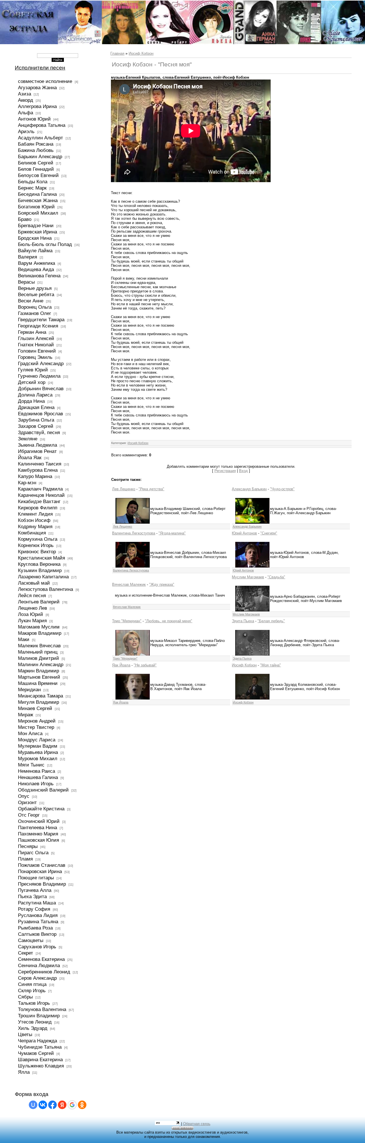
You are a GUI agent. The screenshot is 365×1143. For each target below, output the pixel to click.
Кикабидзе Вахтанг (39, 501)
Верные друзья (35, 288)
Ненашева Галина (38, 777)
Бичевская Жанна (38, 200)
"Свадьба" (276, 577)
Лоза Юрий (30, 614)
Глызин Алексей (36, 338)
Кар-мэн (27, 482)
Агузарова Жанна (37, 87)
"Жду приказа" (161, 584)
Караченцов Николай (41, 495)
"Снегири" (268, 533)
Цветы (25, 1034)
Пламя (25, 859)
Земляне (27, 439)
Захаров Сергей (35, 426)
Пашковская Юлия (38, 840)
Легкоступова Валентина (45, 589)
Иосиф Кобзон (141, 53)
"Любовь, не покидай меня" (168, 621)
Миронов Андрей (37, 721)
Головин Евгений (37, 351)
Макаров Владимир (39, 633)
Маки (23, 639)
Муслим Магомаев (248, 577)
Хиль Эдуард (32, 1028)
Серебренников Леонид (44, 972)
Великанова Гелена (39, 275)
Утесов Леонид (35, 1022)
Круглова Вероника (39, 564)
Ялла (24, 1072)
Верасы (26, 282)
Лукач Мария (32, 620)
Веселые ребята (36, 294)
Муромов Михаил (37, 758)
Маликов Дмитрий (38, 658)
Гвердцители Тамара (41, 319)
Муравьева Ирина (38, 752)
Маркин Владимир (38, 671)
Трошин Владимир (39, 1015)
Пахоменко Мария (38, 834)
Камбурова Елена (38, 470)
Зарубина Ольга (36, 420)
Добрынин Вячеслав (41, 388)
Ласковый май (34, 583)
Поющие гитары (36, 877)
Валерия (27, 257)
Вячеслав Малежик (129, 584)
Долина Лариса (35, 395)
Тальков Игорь (34, 1003)
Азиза (24, 94)
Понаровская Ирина (40, 871)
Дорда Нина (31, 401)
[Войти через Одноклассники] (82, 1105)
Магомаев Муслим (39, 627)
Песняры (28, 846)
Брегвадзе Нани (36, 225)
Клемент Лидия (35, 514)
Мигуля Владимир (38, 702)
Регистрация (225, 471)
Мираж (25, 714)
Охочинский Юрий (39, 821)
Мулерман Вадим (37, 746)
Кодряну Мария (35, 526)
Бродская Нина (35, 238)
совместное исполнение (45, 81)
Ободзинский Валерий (43, 790)
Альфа (25, 112)
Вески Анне (30, 301)
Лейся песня (32, 595)
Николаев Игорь (36, 783)
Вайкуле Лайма (35, 250)
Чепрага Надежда (37, 1041)
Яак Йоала (121, 665)
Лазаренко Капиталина (43, 576)
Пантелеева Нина (37, 827)
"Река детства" (151, 489)
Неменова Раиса (36, 771)
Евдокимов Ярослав (40, 413)
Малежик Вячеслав (39, 645)
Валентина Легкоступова (133, 533)
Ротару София (34, 909)
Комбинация (32, 533)
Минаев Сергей (35, 708)
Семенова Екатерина (41, 959)
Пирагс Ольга (33, 852)
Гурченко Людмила (39, 376)
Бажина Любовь (36, 150)
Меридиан (29, 689)
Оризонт (27, 802)
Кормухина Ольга (37, 539)
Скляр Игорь (32, 990)
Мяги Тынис (31, 765)
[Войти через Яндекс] (62, 1105)
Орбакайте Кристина (41, 809)
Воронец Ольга (35, 307)
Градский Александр (41, 363)
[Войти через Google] (72, 1104)
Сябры (25, 997)
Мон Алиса (30, 733)
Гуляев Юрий (33, 370)
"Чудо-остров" (282, 489)
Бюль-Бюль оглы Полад (45, 244)
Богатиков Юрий (36, 207)
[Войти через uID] (33, 1105)
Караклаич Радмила (40, 489)
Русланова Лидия (38, 915)
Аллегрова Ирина (37, 106)
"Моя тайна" (270, 665)
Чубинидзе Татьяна (40, 1047)
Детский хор (31, 382)
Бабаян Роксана (35, 144)
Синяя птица (32, 984)
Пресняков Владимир (42, 884)
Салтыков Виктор (37, 934)
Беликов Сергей (35, 163)
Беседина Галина (37, 194)
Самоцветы (30, 940)
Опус (23, 796)
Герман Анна (32, 332)
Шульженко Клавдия (41, 1066)
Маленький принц (38, 652)
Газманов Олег (34, 313)
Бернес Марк (32, 188)
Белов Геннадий (36, 169)
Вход (243, 471)
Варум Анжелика (36, 263)
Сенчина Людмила (39, 965)
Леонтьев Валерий (39, 602)
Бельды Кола (32, 181)
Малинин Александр (40, 664)
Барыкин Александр (40, 156)
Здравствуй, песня (39, 432)
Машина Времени (38, 683)
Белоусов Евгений (38, 175)
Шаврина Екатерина (40, 1059)
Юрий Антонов (244, 533)
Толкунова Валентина (42, 1009)
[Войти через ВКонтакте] (42, 1105)
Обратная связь (196, 1124)
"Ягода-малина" (172, 533)
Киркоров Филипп (37, 508)
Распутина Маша (37, 903)
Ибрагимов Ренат (37, 451)
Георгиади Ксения (38, 326)
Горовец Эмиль (35, 357)
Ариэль (26, 131)
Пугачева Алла (34, 890)
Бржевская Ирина (37, 232)
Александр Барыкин (249, 489)
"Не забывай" (145, 665)
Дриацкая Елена (36, 407)
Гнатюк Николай (36, 344)
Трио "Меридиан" (126, 621)
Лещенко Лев (32, 608)
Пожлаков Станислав (41, 865)
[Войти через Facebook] (52, 1105)
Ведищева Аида (36, 269)
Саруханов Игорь (37, 946)
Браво (24, 219)
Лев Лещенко (123, 489)
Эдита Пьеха (243, 621)
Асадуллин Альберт (40, 138)
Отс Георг (29, 815)
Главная (117, 53)
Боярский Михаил (38, 213)
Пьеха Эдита (32, 896)
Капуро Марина (35, 476)
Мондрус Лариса (36, 740)
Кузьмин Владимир (40, 570)
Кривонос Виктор (37, 551)
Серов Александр (37, 978)
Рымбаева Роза (35, 928)
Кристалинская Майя (41, 558)
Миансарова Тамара (40, 696)
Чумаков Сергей (36, 1053)
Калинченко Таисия (39, 464)
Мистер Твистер (36, 727)
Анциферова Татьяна (41, 125)
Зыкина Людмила (37, 445)
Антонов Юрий (34, 119)
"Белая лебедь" (271, 621)
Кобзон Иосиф (34, 520)
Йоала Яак (29, 457)
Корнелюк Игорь (36, 545)
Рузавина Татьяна (38, 921)
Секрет (25, 953)
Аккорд (25, 100)
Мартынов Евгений (39, 677)
